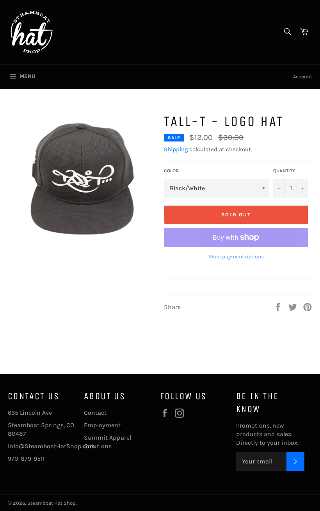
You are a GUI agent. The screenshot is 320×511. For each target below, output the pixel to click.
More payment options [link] (236, 256)
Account (302, 77)
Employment (102, 425)
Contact (95, 412)
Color (171, 170)
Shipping (176, 149)
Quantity (284, 170)
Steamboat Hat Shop (51, 503)
